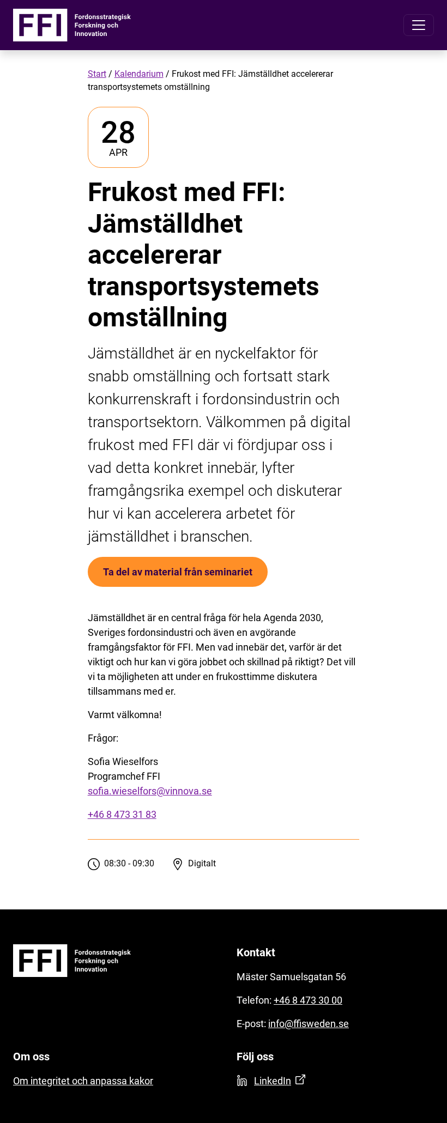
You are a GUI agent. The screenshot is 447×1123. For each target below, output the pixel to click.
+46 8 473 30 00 (308, 1000)
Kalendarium (139, 74)
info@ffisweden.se (308, 1023)
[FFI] (72, 25)
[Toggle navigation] (418, 25)
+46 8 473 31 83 (122, 814)
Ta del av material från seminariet (177, 572)
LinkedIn (272, 1080)
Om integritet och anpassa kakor (83, 1080)
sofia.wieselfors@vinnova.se (150, 791)
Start (97, 74)
